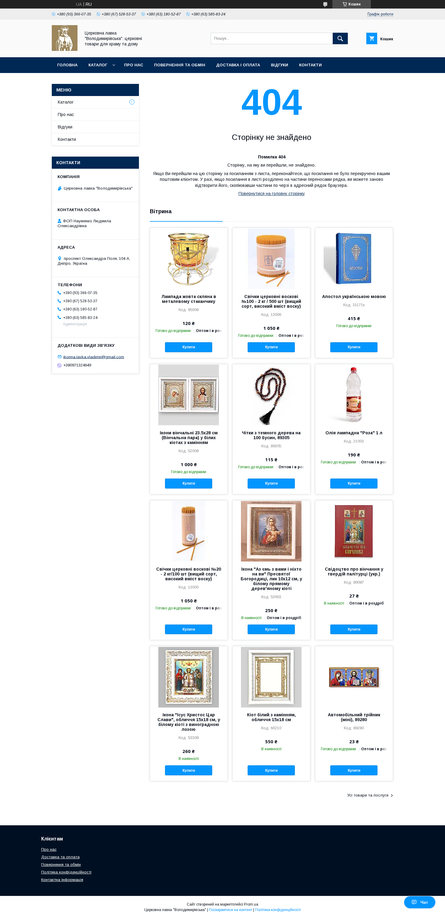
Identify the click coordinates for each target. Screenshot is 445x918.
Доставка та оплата (60, 857)
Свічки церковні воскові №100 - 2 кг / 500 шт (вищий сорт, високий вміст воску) (271, 301)
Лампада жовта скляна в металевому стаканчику (188, 299)
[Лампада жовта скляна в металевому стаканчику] (188, 258)
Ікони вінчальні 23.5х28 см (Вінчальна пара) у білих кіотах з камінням (189, 437)
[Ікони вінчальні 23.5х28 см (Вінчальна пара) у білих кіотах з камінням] (188, 394)
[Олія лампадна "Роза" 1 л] (354, 394)
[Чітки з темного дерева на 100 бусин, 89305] (271, 394)
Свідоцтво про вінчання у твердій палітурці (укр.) (354, 571)
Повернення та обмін (179, 65)
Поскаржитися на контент (230, 910)
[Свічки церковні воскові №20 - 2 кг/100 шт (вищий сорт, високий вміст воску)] (188, 531)
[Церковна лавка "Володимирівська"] (64, 49)
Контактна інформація (62, 879)
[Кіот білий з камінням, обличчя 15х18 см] (271, 676)
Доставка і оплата (238, 65)
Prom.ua (251, 904)
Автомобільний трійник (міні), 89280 (354, 717)
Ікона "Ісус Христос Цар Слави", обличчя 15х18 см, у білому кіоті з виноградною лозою (188, 722)
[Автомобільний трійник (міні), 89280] (354, 676)
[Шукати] (340, 38)
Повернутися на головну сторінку (272, 193)
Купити (189, 347)
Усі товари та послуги (367, 795)
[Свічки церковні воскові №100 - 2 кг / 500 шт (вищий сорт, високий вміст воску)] (271, 258)
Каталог (97, 65)
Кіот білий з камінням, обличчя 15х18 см (271, 717)
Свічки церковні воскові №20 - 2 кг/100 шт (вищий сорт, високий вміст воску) (188, 574)
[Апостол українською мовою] (354, 258)
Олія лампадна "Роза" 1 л (353, 432)
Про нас (133, 65)
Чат (424, 902)
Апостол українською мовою (354, 296)
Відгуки (279, 65)
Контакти (310, 65)
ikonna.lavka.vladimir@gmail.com (93, 356)
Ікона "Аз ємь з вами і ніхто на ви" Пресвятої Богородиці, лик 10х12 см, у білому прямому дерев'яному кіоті (271, 579)
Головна (67, 65)
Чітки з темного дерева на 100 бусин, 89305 (271, 435)
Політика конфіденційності (66, 872)
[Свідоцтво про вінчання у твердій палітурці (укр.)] (354, 531)
